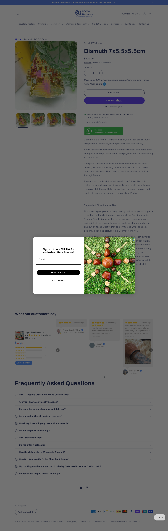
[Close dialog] (132, 239)
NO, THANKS (58, 280)
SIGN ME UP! (58, 272)
